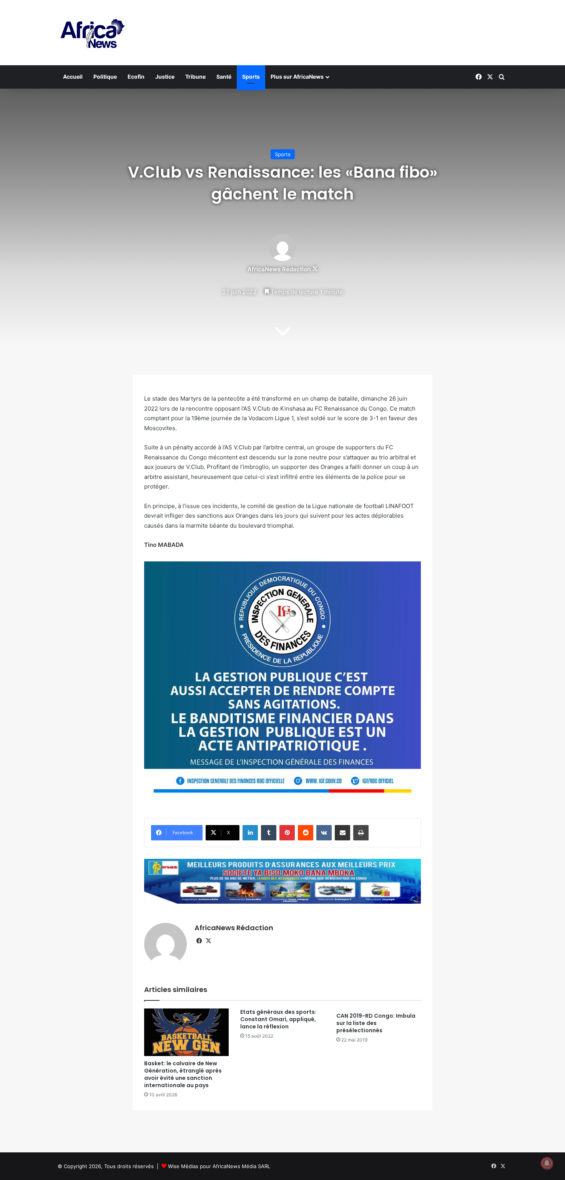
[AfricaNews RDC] (92, 32)
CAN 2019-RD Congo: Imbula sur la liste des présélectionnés (375, 1023)
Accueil (73, 76)
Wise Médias (183, 1166)
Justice (164, 76)
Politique (105, 76)
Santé (223, 76)
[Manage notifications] (547, 1163)
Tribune (195, 76)
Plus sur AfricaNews (297, 76)
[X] (208, 941)
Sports (251, 76)
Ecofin (136, 76)
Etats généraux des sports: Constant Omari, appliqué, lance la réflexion (278, 1019)
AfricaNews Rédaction (279, 269)
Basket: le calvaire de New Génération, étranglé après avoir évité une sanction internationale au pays (183, 1074)
